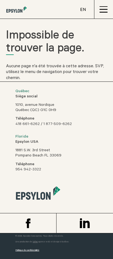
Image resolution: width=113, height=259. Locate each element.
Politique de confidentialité (27, 250)
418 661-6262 (27, 124)
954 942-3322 (28, 170)
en (83, 10)
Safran (35, 242)
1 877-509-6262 (57, 124)
